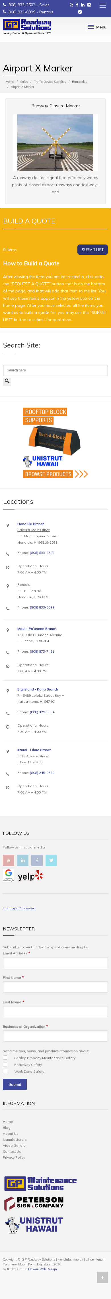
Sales (24, 82)
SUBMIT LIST (93, 249)
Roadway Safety (28, 1064)
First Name (13, 977)
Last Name (13, 1001)
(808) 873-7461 (42, 651)
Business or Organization (25, 1026)
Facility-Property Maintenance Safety (44, 1058)
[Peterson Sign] (34, 1205)
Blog (7, 1127)
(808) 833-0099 (21, 12)
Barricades (79, 82)
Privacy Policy (14, 1157)
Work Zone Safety (29, 1071)
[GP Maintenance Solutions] (40, 1185)
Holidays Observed (19, 908)
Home (10, 82)
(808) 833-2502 (21, 4)
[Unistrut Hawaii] (34, 1226)
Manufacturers (15, 1139)
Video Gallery (14, 1145)
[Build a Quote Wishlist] (80, 12)
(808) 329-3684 (42, 712)
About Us (10, 1133)
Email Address (16, 952)
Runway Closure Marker (55, 105)
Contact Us (12, 1151)
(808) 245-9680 (42, 772)
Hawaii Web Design (42, 1269)
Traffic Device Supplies (50, 82)
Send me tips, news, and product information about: (46, 1051)
